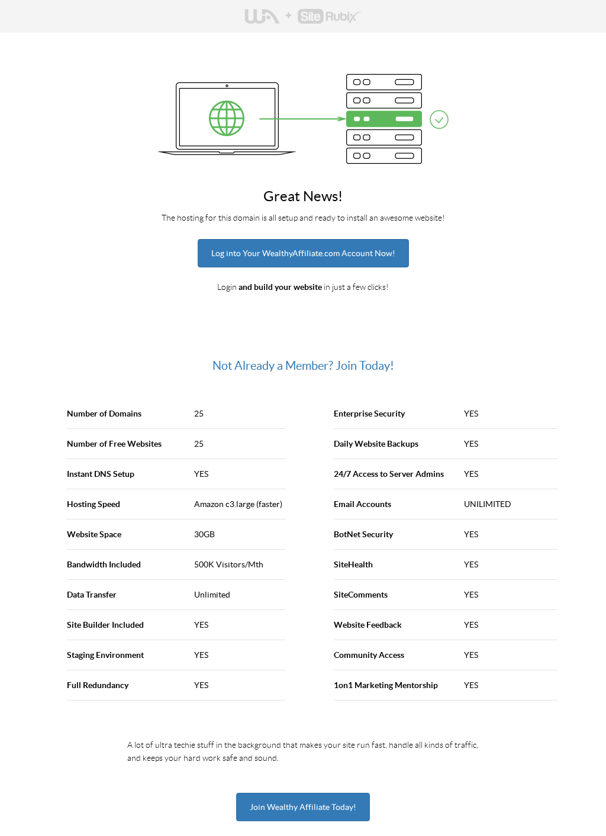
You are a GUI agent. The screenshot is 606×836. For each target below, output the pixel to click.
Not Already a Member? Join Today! (303, 365)
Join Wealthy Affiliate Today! (303, 807)
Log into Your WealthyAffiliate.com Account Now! (303, 253)
